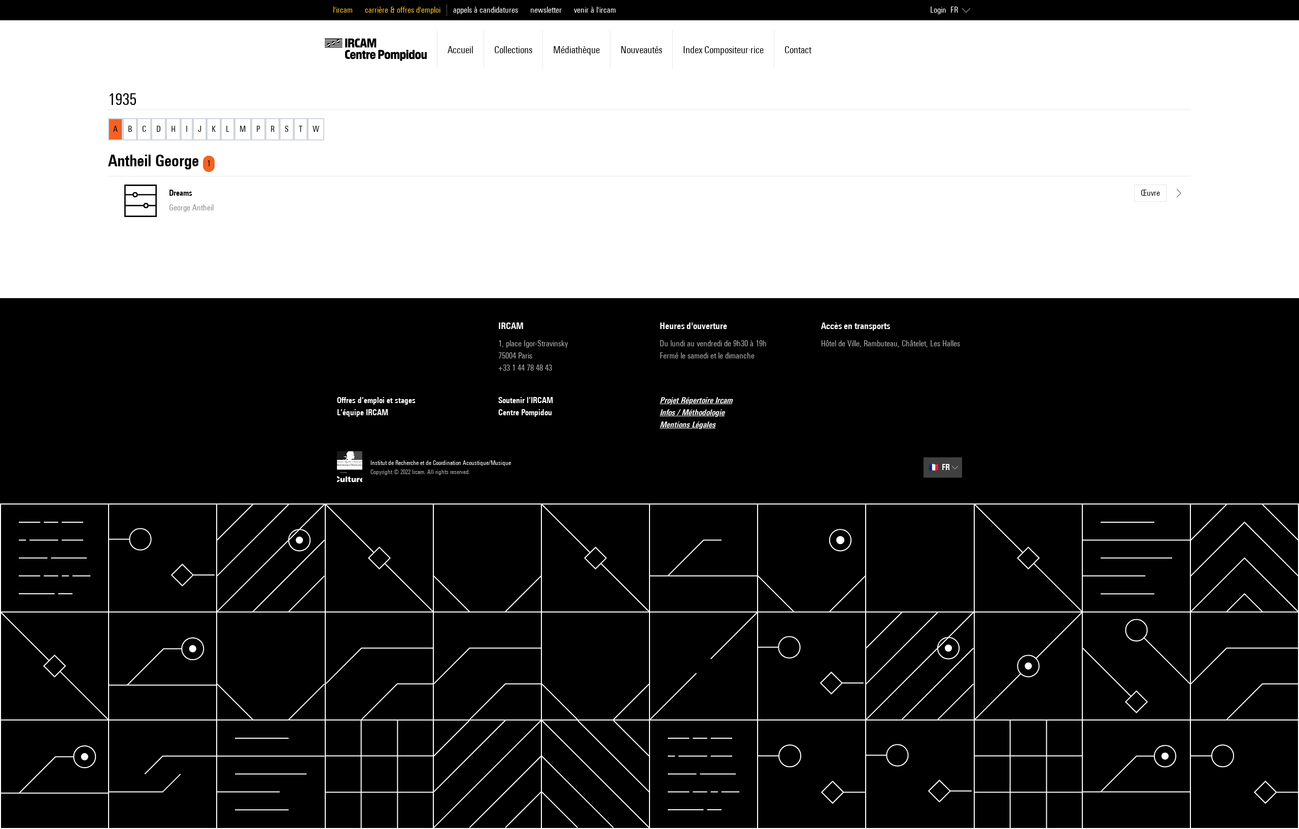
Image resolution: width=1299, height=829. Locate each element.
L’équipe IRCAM (362, 412)
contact (797, 49)
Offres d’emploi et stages (376, 400)
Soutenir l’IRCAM (525, 400)
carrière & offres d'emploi (402, 10)
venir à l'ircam (595, 10)
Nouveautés (641, 49)
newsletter (546, 10)
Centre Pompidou (525, 412)
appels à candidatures (485, 10)
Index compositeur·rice (723, 49)
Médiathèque (576, 49)
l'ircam (343, 10)
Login (938, 10)
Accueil (460, 49)
